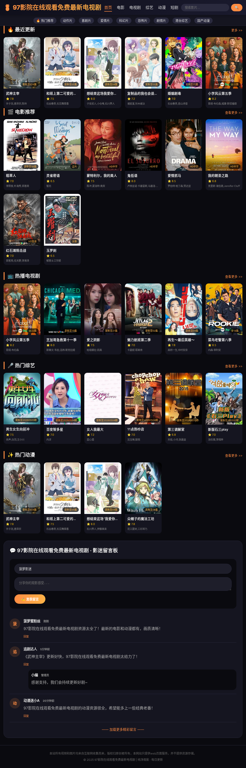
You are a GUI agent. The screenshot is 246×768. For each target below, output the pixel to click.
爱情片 (105, 20)
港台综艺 (181, 20)
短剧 (174, 7)
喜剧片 (86, 20)
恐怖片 (142, 20)
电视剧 (135, 7)
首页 (108, 7)
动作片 (67, 20)
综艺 (149, 7)
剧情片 (161, 20)
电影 (120, 7)
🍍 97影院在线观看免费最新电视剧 (52, 7)
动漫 (162, 7)
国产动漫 (203, 20)
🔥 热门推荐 (45, 20)
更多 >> (236, 30)
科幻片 (124, 20)
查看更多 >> (233, 112)
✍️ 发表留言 (30, 599)
